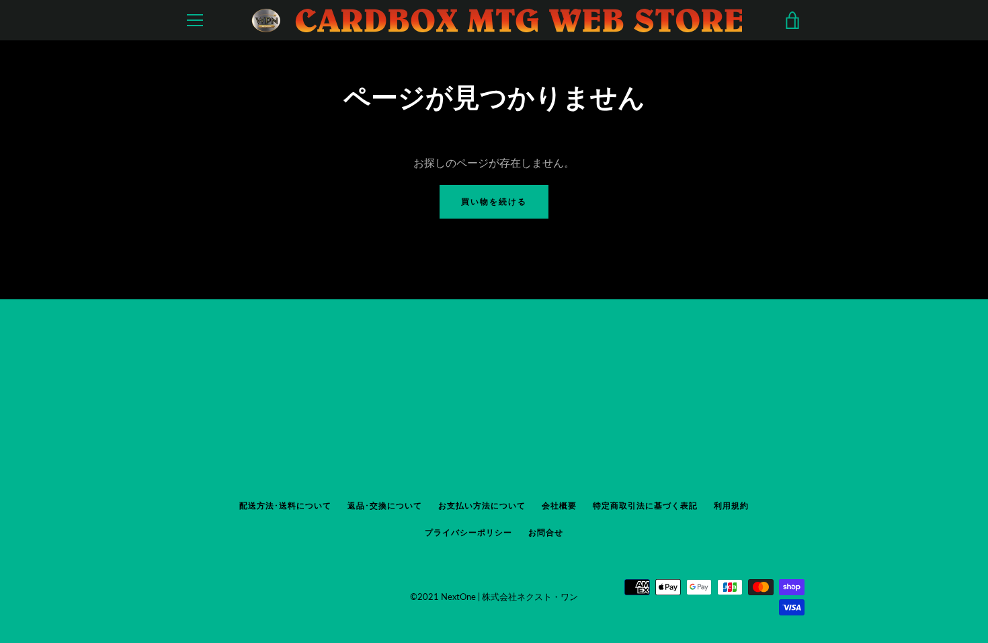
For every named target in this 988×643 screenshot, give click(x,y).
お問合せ (545, 532)
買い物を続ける (494, 201)
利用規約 (731, 505)
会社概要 (559, 505)
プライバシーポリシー (468, 532)
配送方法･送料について (285, 505)
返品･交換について (384, 505)
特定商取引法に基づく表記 (645, 505)
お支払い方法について (482, 505)
